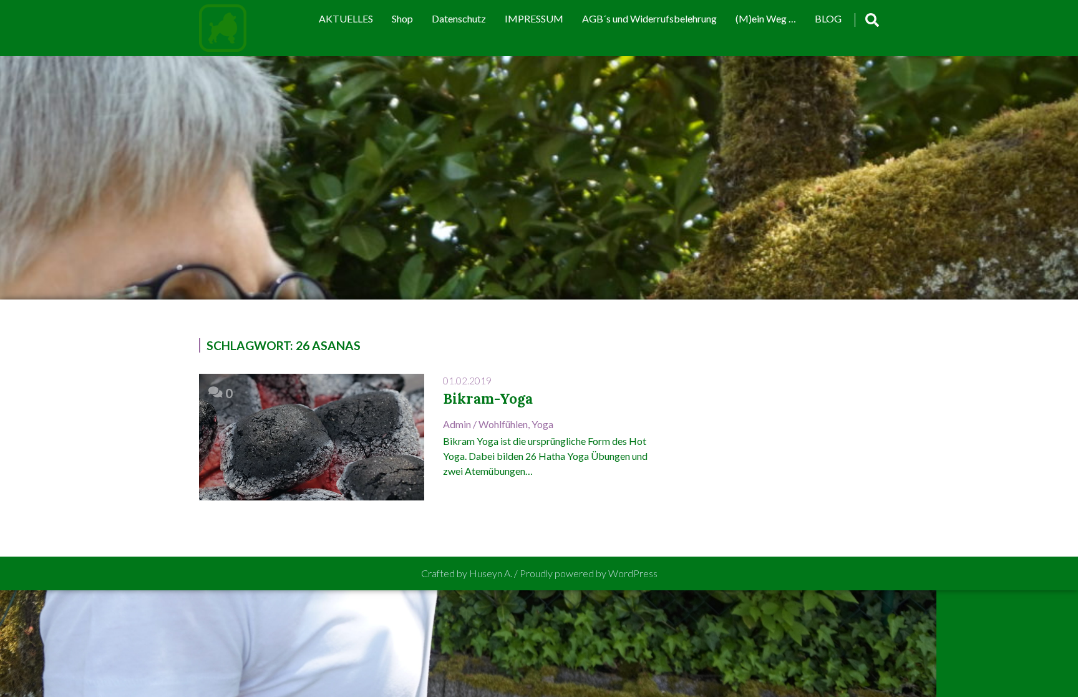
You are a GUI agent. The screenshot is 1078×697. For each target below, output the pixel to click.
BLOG (828, 18)
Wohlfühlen (503, 424)
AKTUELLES (346, 18)
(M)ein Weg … (766, 18)
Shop (402, 18)
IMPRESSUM (534, 18)
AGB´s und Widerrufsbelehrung (649, 18)
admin (457, 424)
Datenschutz (459, 18)
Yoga (542, 424)
